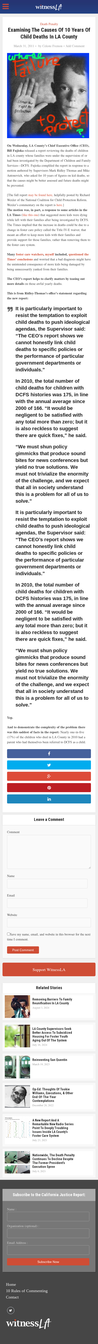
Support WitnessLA (49, 969)
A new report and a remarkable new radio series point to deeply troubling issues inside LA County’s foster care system (53, 1127)
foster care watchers (29, 254)
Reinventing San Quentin (49, 1060)
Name (11, 876)
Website (12, 915)
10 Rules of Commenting (27, 1291)
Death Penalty (49, 24)
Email (11, 895)
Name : (11, 1209)
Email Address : (17, 1243)
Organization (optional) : (23, 1226)
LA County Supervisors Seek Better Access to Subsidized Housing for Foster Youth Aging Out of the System (52, 1034)
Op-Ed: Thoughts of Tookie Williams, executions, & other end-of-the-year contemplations (52, 1095)
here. (60, 205)
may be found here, (40, 195)
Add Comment (75, 46)
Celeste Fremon (52, 46)
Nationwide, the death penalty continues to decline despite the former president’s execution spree (53, 1160)
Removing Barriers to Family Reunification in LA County (52, 1001)
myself (50, 254)
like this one (30, 215)
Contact (12, 1297)
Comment (13, 832)
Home (11, 1284)
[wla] (49, 6)
